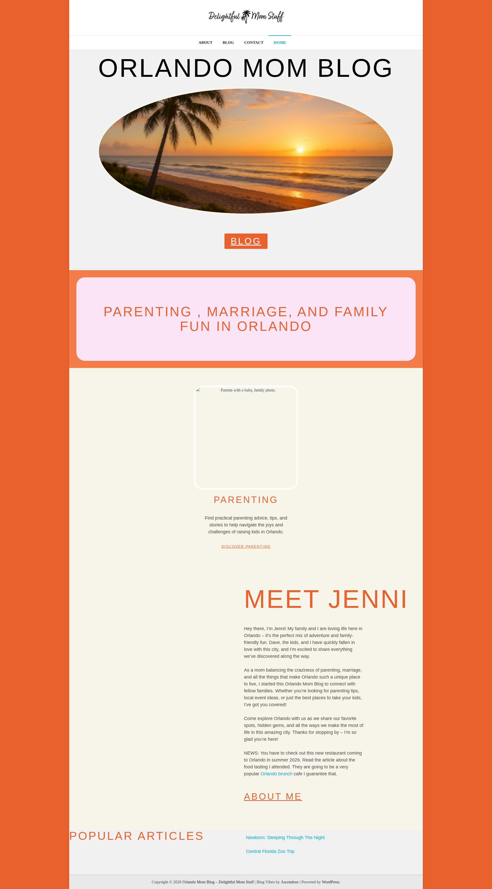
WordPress (330, 882)
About (205, 42)
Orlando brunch (276, 773)
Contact (253, 42)
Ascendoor (290, 882)
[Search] (414, 42)
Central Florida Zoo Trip (270, 851)
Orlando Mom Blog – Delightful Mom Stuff (218, 882)
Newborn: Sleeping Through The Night (285, 837)
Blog (228, 42)
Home (280, 42)
